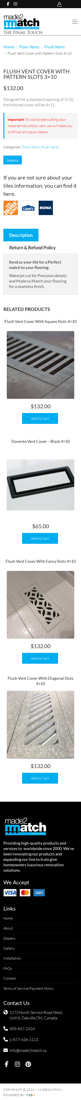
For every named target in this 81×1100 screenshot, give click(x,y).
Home (8, 46)
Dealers (9, 938)
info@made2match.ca (28, 1050)
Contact (9, 978)
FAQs (7, 968)
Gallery (9, 948)
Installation (12, 958)
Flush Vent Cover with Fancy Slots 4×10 (41, 561)
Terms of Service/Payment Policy (28, 988)
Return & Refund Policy (32, 247)
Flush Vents (54, 46)
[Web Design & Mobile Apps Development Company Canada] (32, 1095)
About (8, 928)
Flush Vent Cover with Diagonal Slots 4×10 (41, 681)
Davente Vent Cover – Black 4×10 (40, 441)
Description (21, 235)
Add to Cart (40, 418)
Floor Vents (29, 46)
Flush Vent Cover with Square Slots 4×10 (40, 321)
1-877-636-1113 (23, 1039)
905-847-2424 (22, 1028)
